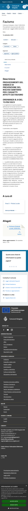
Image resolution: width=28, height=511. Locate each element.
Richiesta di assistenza (10, 478)
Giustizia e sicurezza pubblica (11, 382)
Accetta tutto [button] (14, 501)
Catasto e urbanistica (9, 369)
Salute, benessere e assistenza (12, 389)
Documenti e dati (8, 352)
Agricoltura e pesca (9, 399)
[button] (14, 508)
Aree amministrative (9, 339)
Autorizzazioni (7, 367)
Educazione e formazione (10, 374)
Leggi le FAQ (7, 475)
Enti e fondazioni (8, 344)
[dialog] (14, 497)
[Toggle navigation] (3, 7)
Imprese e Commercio (9, 384)
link (6, 498)
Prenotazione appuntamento (11, 470)
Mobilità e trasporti (9, 387)
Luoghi (5, 419)
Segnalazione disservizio (10, 473)
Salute (20, 13)
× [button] (26, 485)
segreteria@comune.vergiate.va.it (10, 441)
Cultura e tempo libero (9, 372)
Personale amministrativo (10, 349)
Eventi (5, 421)
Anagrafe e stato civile (9, 362)
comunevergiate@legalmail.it (11, 437)
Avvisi (14, 13)
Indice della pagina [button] (10, 59)
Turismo (6, 394)
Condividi (5, 40)
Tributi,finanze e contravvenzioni (12, 392)
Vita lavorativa (7, 397)
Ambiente (6, 359)
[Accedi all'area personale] (21, 2)
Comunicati (7, 409)
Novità (9, 13)
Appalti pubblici (8, 364)
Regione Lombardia (7, 2)
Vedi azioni (13, 40)
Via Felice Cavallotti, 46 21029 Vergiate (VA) (13, 430)
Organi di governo (8, 337)
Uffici (5, 342)
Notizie (5, 407)
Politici (5, 347)
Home (3, 13)
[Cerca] (25, 7)
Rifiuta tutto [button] (14, 505)
